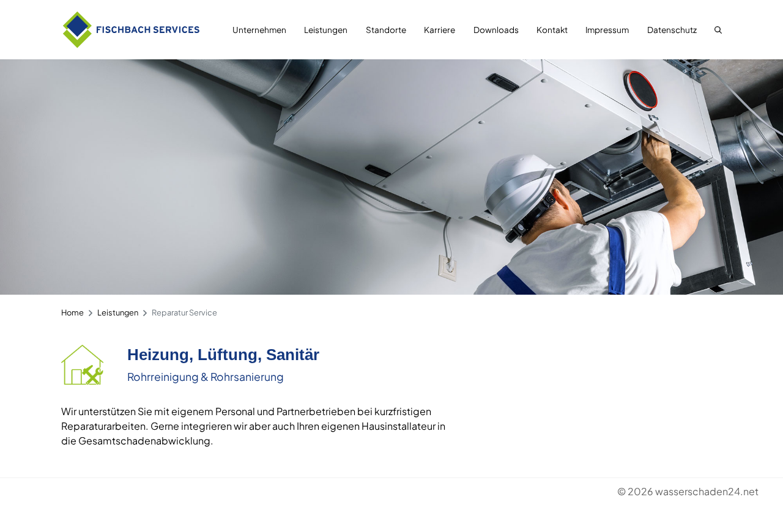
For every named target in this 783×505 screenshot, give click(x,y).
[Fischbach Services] (131, 30)
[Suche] (715, 30)
